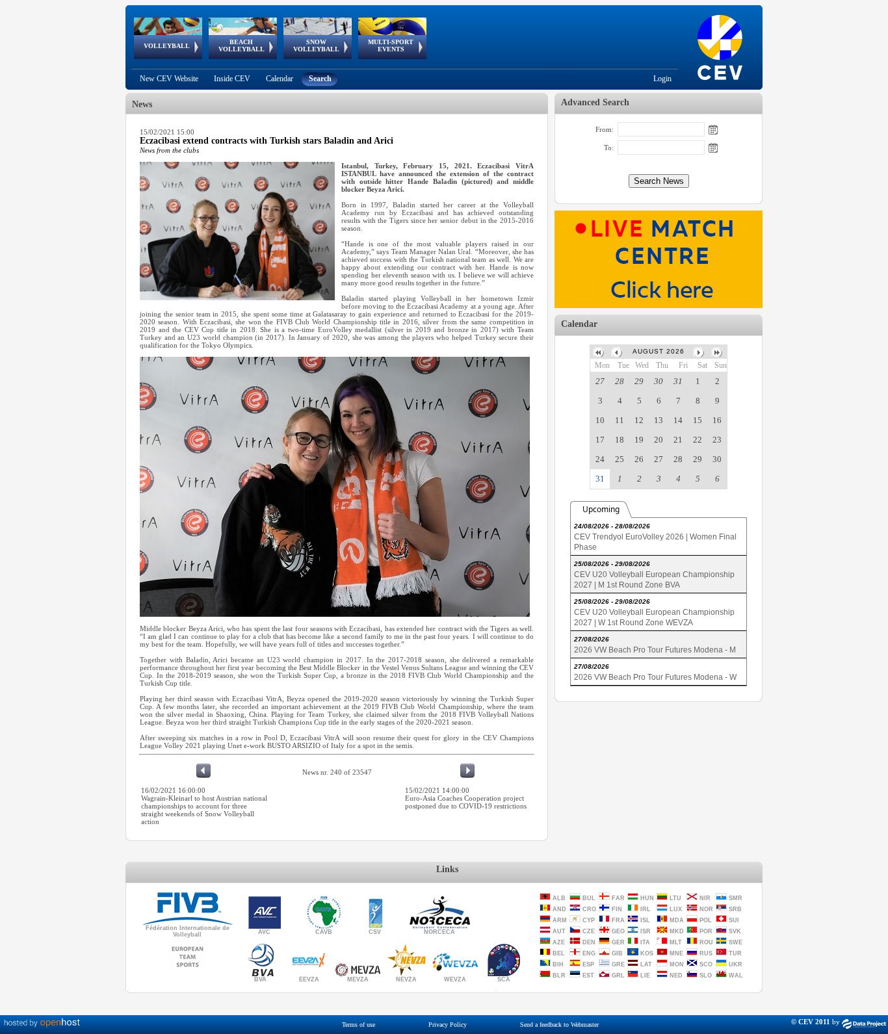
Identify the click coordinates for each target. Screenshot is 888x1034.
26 (639, 459)
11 (619, 420)
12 (639, 420)
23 (717, 440)
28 (619, 381)
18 (619, 440)
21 (678, 440)
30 (658, 381)
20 (658, 440)
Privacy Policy (447, 1024)
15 (697, 420)
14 (678, 420)
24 (600, 459)
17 (600, 440)
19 (639, 440)
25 (619, 459)
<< (599, 352)
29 (639, 381)
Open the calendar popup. (713, 129)
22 (697, 440)
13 (658, 420)
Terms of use (358, 1024)
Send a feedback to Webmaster (559, 1024)
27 (600, 381)
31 (678, 381)
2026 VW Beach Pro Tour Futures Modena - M (655, 649)
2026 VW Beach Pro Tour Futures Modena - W (655, 677)
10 (600, 420)
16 (717, 420)
